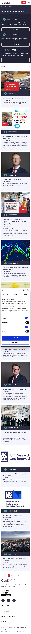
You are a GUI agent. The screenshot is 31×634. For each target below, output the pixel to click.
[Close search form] (29, 2)
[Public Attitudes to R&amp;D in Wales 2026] (15, 541)
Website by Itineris (19, 629)
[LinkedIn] (8, 600)
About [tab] (25, 294)
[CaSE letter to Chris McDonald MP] (15, 162)
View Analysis (15, 44)
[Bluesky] (14, 600)
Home (2, 6)
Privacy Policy (4, 631)
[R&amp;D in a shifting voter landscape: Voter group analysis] (15, 119)
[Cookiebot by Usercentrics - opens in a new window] (23, 290)
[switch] (27, 322)
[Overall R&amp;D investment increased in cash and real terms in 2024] (15, 250)
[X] (3, 600)
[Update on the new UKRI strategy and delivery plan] (15, 456)
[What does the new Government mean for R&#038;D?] (15, 415)
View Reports (15, 29)
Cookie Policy (12, 631)
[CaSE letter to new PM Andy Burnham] (15, 372)
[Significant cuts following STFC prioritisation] (15, 498)
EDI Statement (20, 631)
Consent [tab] (5, 294)
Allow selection (15, 342)
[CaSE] (6, 3)
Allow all (15, 337)
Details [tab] (15, 294)
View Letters (15, 60)
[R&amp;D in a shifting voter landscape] (15, 81)
